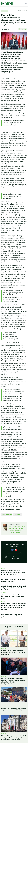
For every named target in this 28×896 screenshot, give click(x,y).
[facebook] (22, 29)
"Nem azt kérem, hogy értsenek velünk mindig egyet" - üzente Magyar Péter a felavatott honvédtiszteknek (13, 737)
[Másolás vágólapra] (19, 29)
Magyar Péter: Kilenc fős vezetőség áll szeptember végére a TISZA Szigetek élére (13, 710)
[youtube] (16, 550)
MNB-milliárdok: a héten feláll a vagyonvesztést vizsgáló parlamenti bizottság (13, 616)
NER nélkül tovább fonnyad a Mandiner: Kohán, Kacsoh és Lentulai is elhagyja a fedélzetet (13, 572)
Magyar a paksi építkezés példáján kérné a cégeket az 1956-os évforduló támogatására (13, 652)
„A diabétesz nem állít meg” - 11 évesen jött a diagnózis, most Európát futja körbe (13, 596)
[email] (25, 29)
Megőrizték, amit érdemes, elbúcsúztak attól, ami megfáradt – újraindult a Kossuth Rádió (13, 588)
